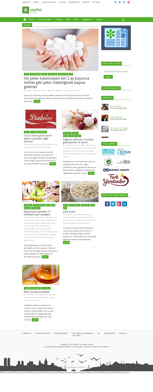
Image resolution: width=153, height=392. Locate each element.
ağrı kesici (92, 145)
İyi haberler (85, 205)
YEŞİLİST (99, 19)
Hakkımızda (26, 2)
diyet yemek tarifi (81, 217)
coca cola (54, 144)
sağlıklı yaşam (80, 220)
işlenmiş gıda (40, 229)
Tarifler (77, 136)
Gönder (108, 77)
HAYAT (31, 19)
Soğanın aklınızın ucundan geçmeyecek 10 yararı (78, 141)
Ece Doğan (41, 217)
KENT (76, 19)
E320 (53, 223)
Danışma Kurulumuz (49, 2)
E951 (37, 226)
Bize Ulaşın (96, 2)
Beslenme (67, 133)
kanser (73, 151)
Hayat (44, 74)
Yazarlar (36, 2)
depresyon (30, 223)
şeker (68, 90)
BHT (40, 220)
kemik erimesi (80, 151)
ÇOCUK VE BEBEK (44, 19)
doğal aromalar (46, 223)
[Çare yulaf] (79, 182)
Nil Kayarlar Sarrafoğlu (45, 295)
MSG (32, 235)
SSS (98, 333)
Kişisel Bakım (63, 74)
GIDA (68, 19)
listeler (65, 154)
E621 (29, 226)
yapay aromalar (29, 240)
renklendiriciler (34, 237)
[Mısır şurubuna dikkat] (40, 266)
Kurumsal (62, 2)
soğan (89, 154)
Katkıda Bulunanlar (60, 333)
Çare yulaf (69, 211)
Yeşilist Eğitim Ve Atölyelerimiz (82, 333)
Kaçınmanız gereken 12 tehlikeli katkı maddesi (37, 213)
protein (72, 220)
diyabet (52, 90)
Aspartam (27, 220)
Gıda (26, 74)
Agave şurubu (52, 217)
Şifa (71, 74)
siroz (38, 300)
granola (90, 217)
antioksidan (66, 148)
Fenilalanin (46, 226)
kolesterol (66, 220)
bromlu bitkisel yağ (49, 220)
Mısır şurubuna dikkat (37, 291)
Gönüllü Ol (86, 2)
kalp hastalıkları (44, 297)
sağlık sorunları (60, 90)
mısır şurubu (43, 232)
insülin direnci (34, 297)
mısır (25, 300)
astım (32, 220)
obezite (36, 235)
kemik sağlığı (89, 151)
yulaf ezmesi (85, 223)
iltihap (90, 148)
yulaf (79, 223)
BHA (36, 220)
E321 (25, 226)
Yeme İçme (35, 208)
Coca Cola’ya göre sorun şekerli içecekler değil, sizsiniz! (38, 138)
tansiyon (74, 223)
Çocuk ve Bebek (39, 205)
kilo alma (48, 229)
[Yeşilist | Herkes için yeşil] (24, 19)
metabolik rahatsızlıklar (31, 232)
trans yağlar (50, 237)
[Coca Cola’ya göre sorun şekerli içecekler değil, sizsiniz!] (41, 110)
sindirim (83, 154)
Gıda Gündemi (35, 74)
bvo (25, 223)
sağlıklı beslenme (41, 147)
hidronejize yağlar (29, 229)
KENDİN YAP (87, 19)
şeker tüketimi (75, 90)
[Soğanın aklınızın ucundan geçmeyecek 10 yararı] (79, 110)
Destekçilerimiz (74, 2)
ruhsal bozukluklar (74, 154)
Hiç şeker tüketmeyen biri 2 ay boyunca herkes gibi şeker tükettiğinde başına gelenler (56, 82)
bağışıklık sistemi (76, 148)
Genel (27, 132)
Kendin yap (52, 74)
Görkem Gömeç (42, 90)
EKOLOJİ (58, 19)
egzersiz (32, 147)
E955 (41, 226)
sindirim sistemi (90, 220)
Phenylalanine (44, 235)
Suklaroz (42, 237)
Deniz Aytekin (81, 145)
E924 (33, 226)
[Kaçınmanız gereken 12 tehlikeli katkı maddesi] (40, 182)
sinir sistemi (66, 223)
